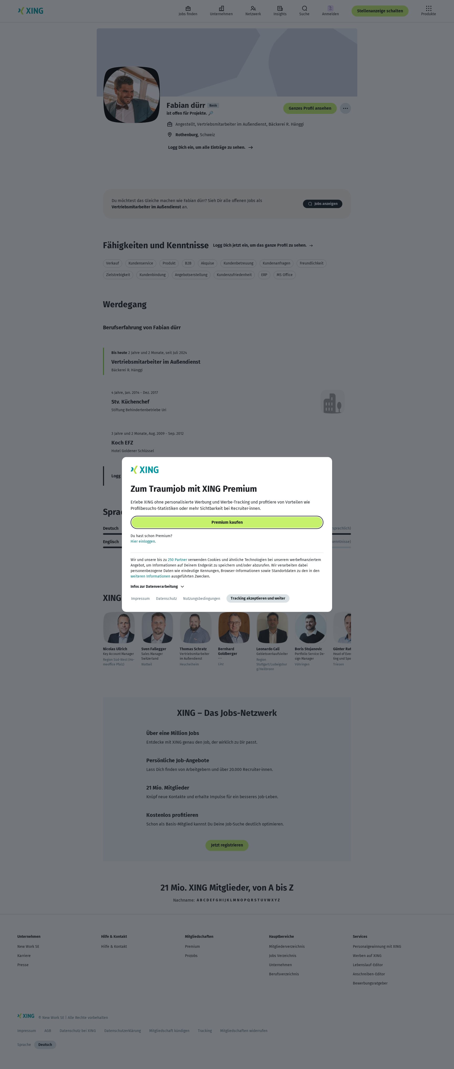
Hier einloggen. (143, 541)
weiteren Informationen (150, 576)
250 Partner (177, 560)
